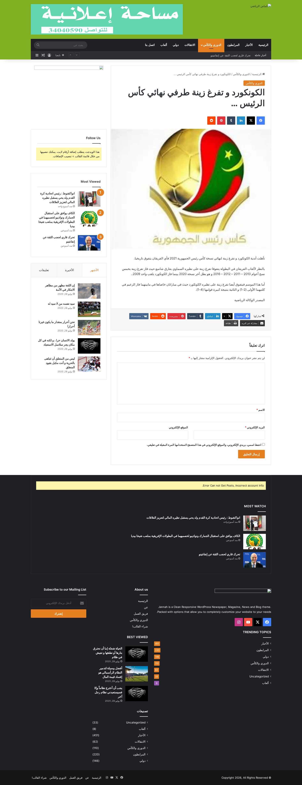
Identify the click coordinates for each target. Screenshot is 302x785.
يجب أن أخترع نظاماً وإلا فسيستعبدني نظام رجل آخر (108, 692)
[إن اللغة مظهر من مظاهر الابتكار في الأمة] (89, 291)
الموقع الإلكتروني (178, 427)
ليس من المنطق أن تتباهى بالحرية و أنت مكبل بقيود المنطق (59, 363)
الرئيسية (263, 44)
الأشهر (94, 270)
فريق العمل (141, 613)
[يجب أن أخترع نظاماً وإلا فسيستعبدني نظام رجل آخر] (136, 693)
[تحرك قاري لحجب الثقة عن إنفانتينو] (89, 243)
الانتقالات (189, 44)
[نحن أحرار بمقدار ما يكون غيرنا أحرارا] (89, 327)
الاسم (260, 409)
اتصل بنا (150, 44)
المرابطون (233, 44)
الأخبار (249, 44)
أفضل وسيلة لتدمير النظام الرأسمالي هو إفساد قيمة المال (110, 672)
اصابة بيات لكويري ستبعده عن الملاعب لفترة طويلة (221, 55)
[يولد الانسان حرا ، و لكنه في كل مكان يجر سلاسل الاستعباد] (89, 346)
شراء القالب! (140, 626)
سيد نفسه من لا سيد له (61, 303)
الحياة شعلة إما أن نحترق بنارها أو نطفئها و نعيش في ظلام (107, 653)
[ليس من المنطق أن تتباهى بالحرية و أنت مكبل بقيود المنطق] (89, 364)
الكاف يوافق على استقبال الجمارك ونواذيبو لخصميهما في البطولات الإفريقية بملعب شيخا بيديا (185, 536)
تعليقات (44, 270)
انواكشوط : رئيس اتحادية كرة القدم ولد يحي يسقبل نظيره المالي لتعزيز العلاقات (57, 198)
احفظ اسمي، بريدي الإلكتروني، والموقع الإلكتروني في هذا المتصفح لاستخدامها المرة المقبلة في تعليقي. (204, 444)
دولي (176, 44)
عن (146, 607)
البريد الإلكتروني (255, 427)
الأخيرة (69, 270)
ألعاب (163, 44)
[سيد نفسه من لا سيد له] (89, 309)
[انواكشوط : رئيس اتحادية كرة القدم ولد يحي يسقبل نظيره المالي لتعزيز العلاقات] (89, 199)
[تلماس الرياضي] (260, 6)
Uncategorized (259, 676)
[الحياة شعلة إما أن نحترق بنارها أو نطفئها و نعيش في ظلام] (136, 654)
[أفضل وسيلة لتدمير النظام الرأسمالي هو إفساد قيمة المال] (136, 674)
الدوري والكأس (212, 44)
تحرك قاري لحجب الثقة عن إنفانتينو (219, 554)
